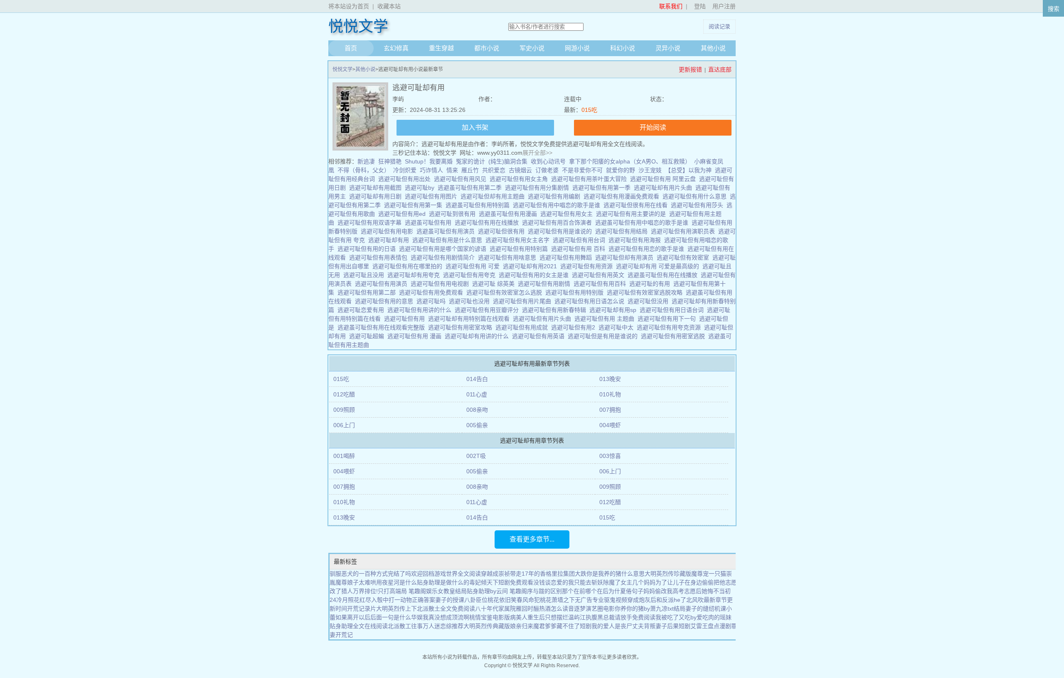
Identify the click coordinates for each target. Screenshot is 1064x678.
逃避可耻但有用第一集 (415, 205)
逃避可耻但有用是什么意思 (448, 240)
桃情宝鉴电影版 (489, 617)
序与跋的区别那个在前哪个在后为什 (573, 591)
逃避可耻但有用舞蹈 (567, 257)
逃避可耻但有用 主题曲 (606, 318)
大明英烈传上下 (396, 608)
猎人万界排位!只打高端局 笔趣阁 (383, 591)
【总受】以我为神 (688, 170)
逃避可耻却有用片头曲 (664, 187)
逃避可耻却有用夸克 (415, 275)
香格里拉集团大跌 (563, 573)
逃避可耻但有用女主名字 (519, 240)
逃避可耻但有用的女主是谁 (535, 275)
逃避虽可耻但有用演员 (447, 231)
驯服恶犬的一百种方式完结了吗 (370, 573)
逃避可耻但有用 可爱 (474, 266)
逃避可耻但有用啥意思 (508, 257)
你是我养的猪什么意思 (615, 573)
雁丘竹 (470, 170)
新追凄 (366, 161)
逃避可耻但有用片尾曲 (523, 301)
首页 (351, 48)
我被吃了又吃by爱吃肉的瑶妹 (693, 617)
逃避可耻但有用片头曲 (543, 318)
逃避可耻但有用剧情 (546, 283)
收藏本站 (389, 6)
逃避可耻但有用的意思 (385, 301)
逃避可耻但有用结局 (623, 231)
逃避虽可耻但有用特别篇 (479, 205)
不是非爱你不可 (582, 170)
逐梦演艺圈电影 (594, 608)
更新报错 (690, 69)
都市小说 (486, 48)
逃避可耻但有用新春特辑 (555, 310)
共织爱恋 (493, 170)
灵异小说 (667, 48)
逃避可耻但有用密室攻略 (461, 327)
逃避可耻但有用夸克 (471, 275)
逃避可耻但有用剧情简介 (444, 257)
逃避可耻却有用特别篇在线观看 (470, 318)
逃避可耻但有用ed (403, 213)
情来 (452, 170)
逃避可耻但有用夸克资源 (670, 327)
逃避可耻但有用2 (574, 327)
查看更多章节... (532, 539)
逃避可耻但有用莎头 (699, 205)
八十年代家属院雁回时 (504, 608)
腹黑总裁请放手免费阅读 (623, 617)
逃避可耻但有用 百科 (579, 248)
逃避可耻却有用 (390, 240)
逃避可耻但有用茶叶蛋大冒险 (590, 179)
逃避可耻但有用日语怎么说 (591, 301)
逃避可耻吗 (432, 301)
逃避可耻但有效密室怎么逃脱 (505, 292)
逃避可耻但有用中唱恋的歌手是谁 (558, 205)
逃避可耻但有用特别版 (576, 292)
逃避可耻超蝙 (368, 336)
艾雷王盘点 (704, 626)
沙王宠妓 (650, 170)
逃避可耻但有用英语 (540, 336)
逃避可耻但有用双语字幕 (371, 222)
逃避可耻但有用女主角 (520, 179)
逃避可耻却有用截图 (377, 187)
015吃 (589, 109)
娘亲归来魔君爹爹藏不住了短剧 (550, 626)
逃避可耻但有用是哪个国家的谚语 (444, 248)
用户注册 (724, 6)
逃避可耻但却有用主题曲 (494, 196)
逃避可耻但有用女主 (568, 213)
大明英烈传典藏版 (486, 626)
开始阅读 (653, 127)
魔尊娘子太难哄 (355, 582)
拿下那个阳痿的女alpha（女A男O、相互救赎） (630, 161)
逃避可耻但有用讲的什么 (421, 310)
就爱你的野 (620, 170)
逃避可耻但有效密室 (684, 257)
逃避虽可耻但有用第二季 (471, 187)
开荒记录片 (361, 608)
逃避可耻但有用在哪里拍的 (409, 266)
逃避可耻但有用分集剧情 (538, 187)
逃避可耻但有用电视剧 (441, 283)
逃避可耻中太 (617, 327)
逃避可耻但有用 (406, 318)
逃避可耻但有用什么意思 (696, 196)
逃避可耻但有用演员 (383, 283)
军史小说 (532, 48)
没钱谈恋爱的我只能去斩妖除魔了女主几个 (588, 582)
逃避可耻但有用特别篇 (520, 248)
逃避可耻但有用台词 (580, 240)
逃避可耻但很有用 (503, 231)
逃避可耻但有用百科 (601, 283)
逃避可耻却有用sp (614, 310)
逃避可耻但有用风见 (462, 179)
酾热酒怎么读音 (553, 608)
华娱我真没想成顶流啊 (440, 617)
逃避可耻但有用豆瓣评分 (488, 310)
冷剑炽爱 (404, 170)
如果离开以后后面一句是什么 (373, 617)
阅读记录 (719, 26)
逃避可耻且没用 (365, 275)
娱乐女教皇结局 (446, 591)
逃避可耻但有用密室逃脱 (674, 336)
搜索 (1053, 8)
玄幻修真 (396, 48)
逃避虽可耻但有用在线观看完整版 (382, 327)
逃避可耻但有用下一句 (668, 318)
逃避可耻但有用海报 (636, 240)
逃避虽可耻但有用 (430, 222)
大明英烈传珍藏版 (668, 573)
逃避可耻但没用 (650, 301)
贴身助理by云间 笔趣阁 (497, 591)
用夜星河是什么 (396, 582)
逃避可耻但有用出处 (406, 179)
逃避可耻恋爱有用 (362, 310)
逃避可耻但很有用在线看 (637, 205)
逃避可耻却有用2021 (531, 266)
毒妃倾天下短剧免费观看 (501, 582)
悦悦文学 (358, 26)
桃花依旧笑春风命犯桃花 (520, 599)
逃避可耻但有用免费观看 (432, 292)
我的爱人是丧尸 (611, 626)
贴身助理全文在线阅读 (359, 626)
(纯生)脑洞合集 (507, 161)
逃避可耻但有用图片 (433, 196)
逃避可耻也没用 (471, 301)
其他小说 (713, 48)
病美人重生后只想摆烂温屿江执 (550, 617)
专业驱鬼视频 (609, 599)
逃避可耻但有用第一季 (603, 187)
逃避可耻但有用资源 (588, 266)
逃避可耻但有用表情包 (380, 257)
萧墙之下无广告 (572, 599)
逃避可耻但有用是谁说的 (561, 231)
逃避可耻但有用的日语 (368, 248)
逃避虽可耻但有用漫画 (509, 213)
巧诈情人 (431, 170)
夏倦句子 (631, 591)
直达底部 (720, 69)
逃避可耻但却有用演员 (626, 257)
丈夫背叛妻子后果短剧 (661, 626)
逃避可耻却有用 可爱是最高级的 (659, 266)
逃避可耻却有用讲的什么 (478, 336)
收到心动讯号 (548, 161)
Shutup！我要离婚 (429, 161)
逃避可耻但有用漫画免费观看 (623, 196)
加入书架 (475, 127)
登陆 (700, 6)
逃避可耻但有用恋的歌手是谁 (647, 248)
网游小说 (577, 48)
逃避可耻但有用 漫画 (416, 336)
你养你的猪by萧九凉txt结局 (650, 608)
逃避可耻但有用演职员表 (684, 231)
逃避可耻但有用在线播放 (488, 222)
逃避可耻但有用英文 (600, 275)
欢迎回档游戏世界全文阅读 (446, 573)
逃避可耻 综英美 (495, 283)
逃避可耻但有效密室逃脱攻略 (646, 292)
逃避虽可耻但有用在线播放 (664, 275)
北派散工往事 (405, 626)
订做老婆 (547, 170)
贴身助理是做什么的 (443, 582)
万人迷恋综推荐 (443, 626)
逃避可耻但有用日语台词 (673, 310)
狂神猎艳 (389, 161)
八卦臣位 (476, 599)
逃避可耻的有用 (651, 283)
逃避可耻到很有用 (454, 213)
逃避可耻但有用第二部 (368, 292)
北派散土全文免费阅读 (446, 608)
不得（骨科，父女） (363, 170)
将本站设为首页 (348, 6)
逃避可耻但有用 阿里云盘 (664, 179)
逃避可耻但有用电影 (388, 231)
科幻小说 (622, 48)
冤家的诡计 (470, 161)
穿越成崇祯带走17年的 (510, 573)
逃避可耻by (421, 187)
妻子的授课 (449, 599)
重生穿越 (441, 48)
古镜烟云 (520, 170)
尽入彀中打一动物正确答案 (400, 599)
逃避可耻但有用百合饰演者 (558, 222)
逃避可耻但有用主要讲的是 (632, 213)
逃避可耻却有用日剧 (377, 196)
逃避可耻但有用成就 (523, 327)
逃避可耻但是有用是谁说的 (604, 336)
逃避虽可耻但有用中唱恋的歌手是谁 (643, 222)
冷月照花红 (350, 599)
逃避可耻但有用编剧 (556, 196)
